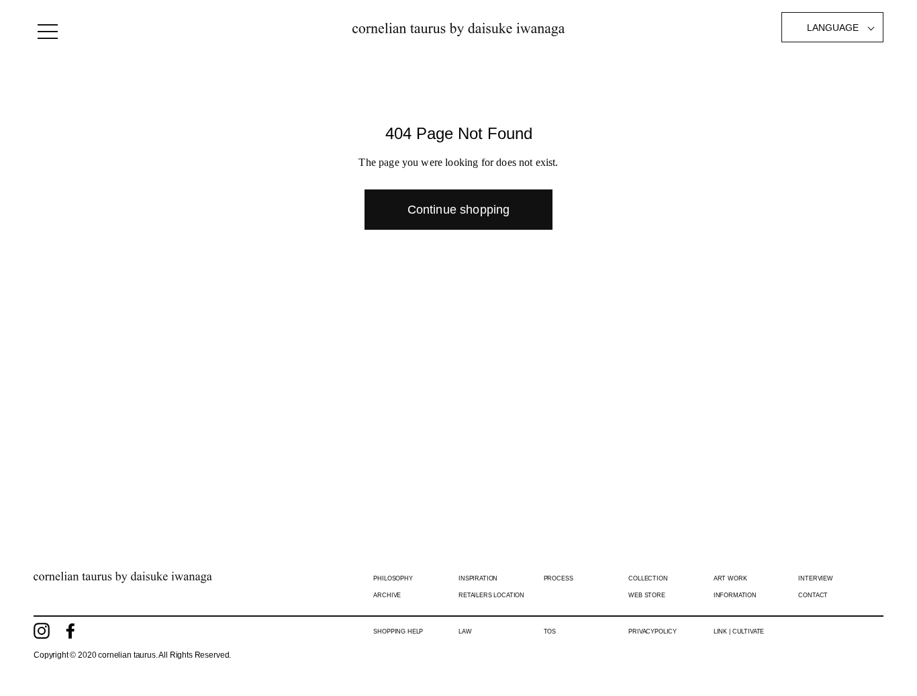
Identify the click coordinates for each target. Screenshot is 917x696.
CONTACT (813, 595)
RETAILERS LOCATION (491, 595)
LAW (465, 631)
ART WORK (730, 578)
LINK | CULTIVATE (739, 631)
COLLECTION (647, 578)
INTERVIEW (815, 578)
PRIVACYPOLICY (652, 631)
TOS (550, 631)
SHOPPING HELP (398, 631)
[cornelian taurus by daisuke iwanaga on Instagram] (42, 631)
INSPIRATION (477, 578)
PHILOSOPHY (392, 578)
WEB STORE (646, 595)
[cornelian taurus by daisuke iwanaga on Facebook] (70, 631)
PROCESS (558, 578)
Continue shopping (458, 209)
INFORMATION (735, 595)
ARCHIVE (387, 595)
